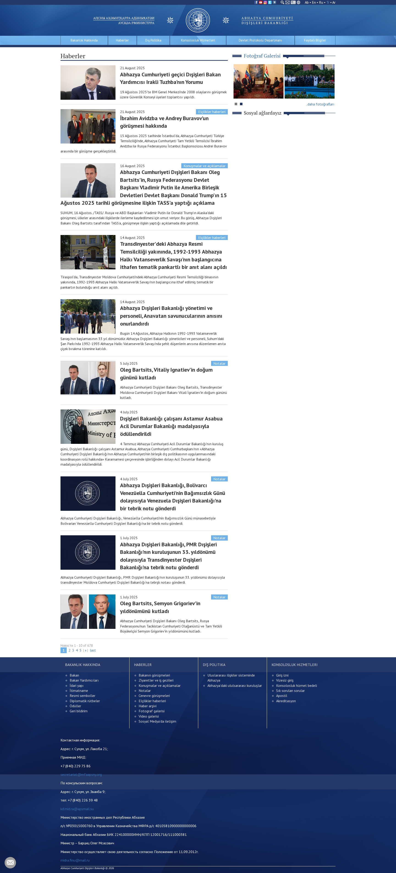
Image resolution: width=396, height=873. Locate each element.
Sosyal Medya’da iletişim (157, 721)
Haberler (122, 40)
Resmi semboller (82, 695)
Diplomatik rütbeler (85, 701)
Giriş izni (282, 675)
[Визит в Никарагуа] (310, 81)
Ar (334, 2)
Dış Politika (153, 40)
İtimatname (79, 690)
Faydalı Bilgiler (315, 40)
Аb (307, 2)
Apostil (281, 695)
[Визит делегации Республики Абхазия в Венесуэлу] (258, 81)
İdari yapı (77, 685)
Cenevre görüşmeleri (154, 695)
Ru (321, 2)
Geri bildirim (79, 711)
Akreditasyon (286, 701)
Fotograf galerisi (152, 711)
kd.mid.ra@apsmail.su (77, 809)
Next (329, 90)
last (93, 650)
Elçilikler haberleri (212, 111)
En (314, 2)
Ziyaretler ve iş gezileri (156, 680)
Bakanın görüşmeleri (154, 675)
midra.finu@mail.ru (75, 860)
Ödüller (75, 706)
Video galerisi (149, 716)
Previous (239, 90)
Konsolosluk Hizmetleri (198, 40)
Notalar (219, 363)
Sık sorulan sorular (290, 690)
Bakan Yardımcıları (84, 680)
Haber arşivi (148, 706)
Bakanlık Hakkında (84, 40)
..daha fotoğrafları (320, 104)
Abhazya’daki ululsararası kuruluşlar (234, 685)
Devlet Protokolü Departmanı (260, 40)
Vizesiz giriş (285, 680)
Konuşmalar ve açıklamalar (205, 165)
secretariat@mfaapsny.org (81, 774)
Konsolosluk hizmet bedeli (296, 685)
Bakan (74, 675)
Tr (327, 2)
